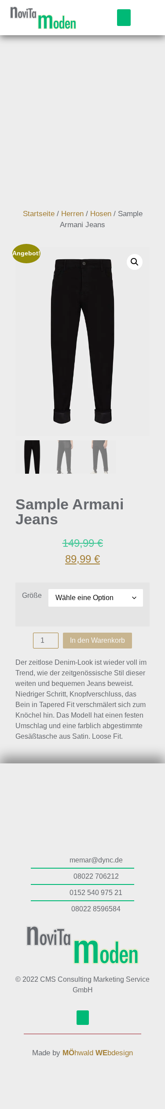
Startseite (39, 214)
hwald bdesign (97, 1053)
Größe (32, 595)
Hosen (100, 214)
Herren (72, 214)
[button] (124, 17)
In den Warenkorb (97, 640)
